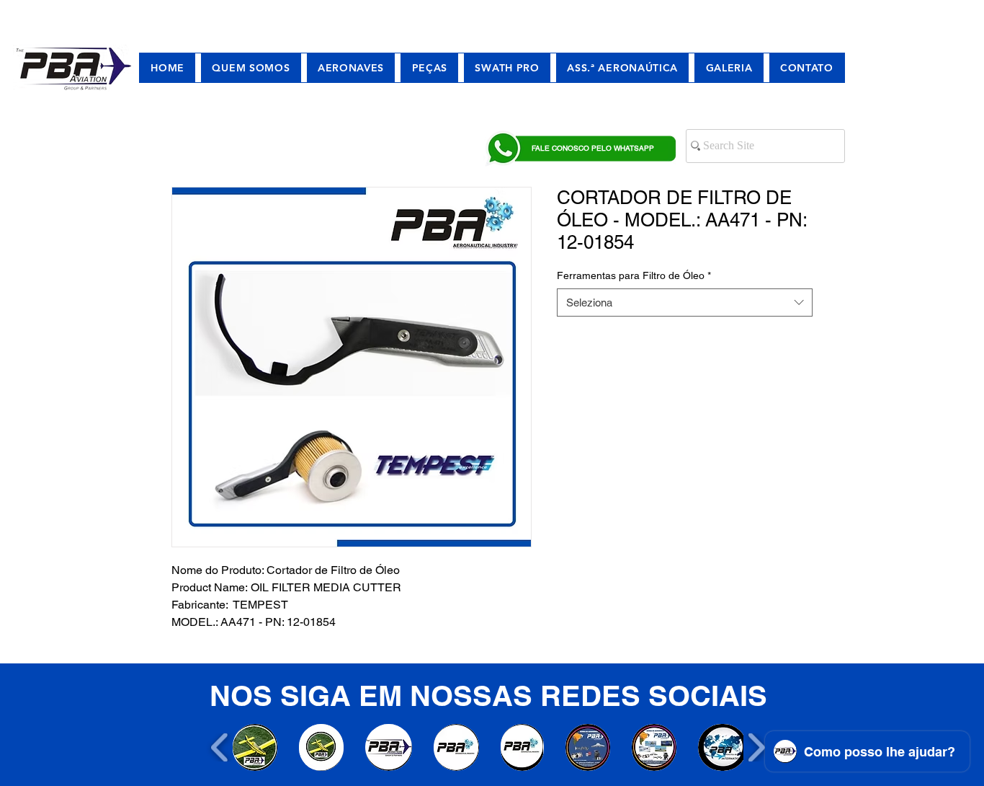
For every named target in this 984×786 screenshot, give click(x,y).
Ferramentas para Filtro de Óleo (634, 275)
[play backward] (220, 747)
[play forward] (756, 747)
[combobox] (685, 302)
